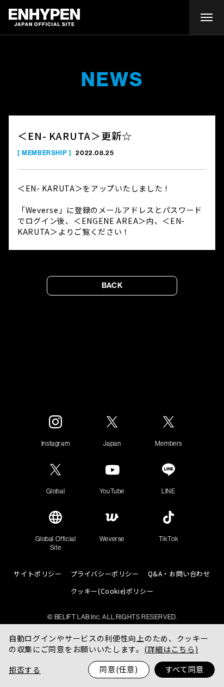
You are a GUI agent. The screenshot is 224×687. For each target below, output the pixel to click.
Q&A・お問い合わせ (179, 573)
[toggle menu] (206, 17)
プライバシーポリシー (105, 573)
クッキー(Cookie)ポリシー (112, 591)
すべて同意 (184, 669)
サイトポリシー (37, 573)
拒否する (25, 669)
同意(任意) (118, 669)
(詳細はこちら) (171, 649)
